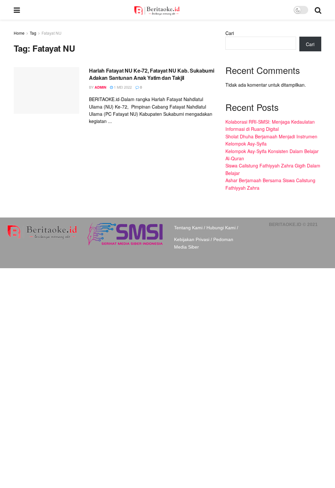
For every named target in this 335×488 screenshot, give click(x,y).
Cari (229, 33)
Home (19, 33)
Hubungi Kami (221, 227)
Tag (33, 33)
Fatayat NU (52, 33)
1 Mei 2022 (122, 87)
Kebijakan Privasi (191, 239)
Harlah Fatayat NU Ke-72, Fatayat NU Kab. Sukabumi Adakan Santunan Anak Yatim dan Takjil (151, 74)
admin (100, 87)
